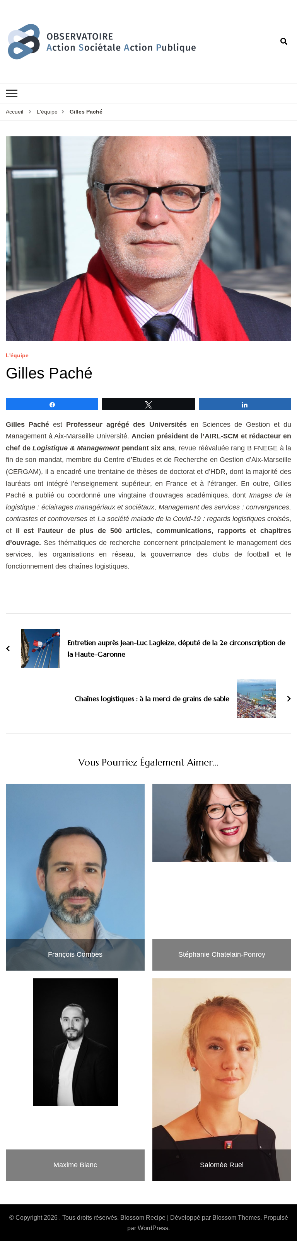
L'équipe (17, 355)
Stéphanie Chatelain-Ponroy (221, 954)
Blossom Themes (236, 1217)
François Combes (75, 954)
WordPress (153, 1228)
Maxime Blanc (75, 1165)
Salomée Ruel (222, 1165)
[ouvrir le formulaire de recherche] (284, 42)
